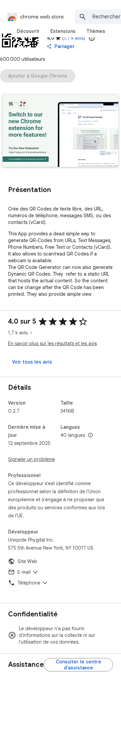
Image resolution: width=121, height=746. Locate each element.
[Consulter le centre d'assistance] (78, 665)
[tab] (28, 31)
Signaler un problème (31, 459)
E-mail (24, 572)
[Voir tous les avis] (32, 362)
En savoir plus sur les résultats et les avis (52, 343)
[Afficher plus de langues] (90, 435)
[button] (60, 131)
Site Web (27, 561)
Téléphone (28, 583)
